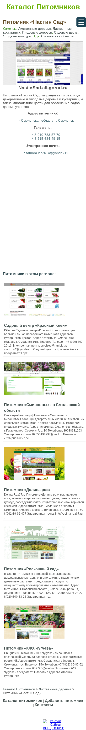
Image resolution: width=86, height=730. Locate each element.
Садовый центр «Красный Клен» (35, 325)
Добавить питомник (64, 701)
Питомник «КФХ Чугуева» (28, 648)
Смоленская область (57, 36)
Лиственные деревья (34, 28)
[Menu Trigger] (81, 22)
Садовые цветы (66, 32)
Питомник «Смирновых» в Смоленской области (42, 407)
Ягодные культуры (17, 36)
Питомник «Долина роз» (27, 490)
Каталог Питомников (43, 7)
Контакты (44, 705)
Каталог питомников (22, 701)
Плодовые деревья (37, 32)
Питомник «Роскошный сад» (31, 569)
